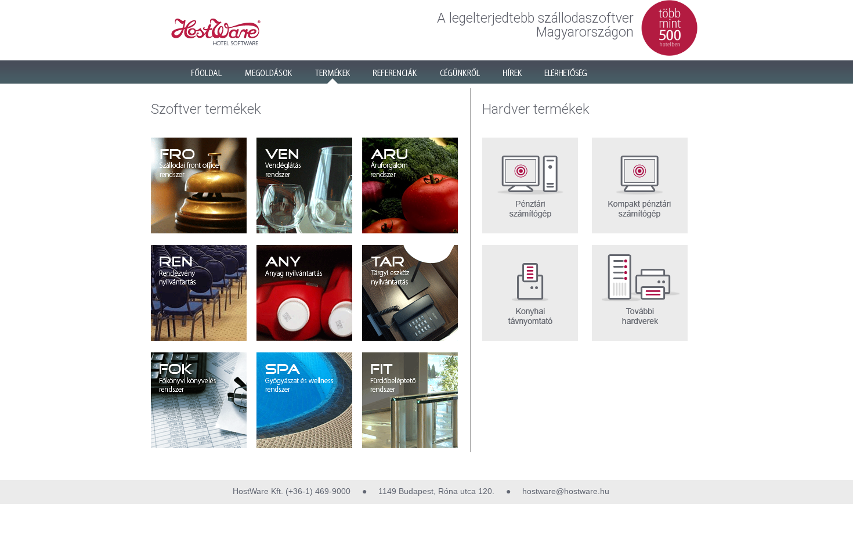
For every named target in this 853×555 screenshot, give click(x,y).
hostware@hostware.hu (565, 491)
